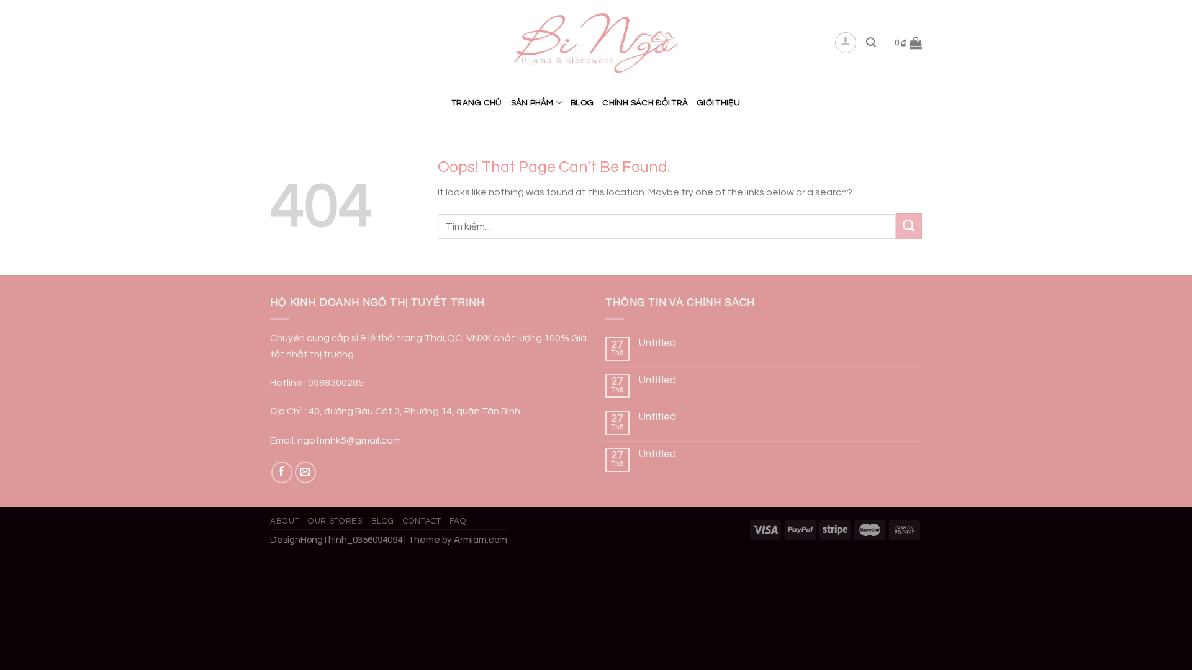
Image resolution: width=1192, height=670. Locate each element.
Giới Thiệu (718, 103)
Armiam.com (480, 540)
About (284, 521)
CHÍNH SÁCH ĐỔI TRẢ (645, 103)
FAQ (457, 521)
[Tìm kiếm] (871, 42)
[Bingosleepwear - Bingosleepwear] (596, 43)
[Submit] (909, 226)
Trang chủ (477, 103)
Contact (422, 521)
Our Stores (335, 521)
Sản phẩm (532, 103)
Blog (582, 103)
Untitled (657, 343)
